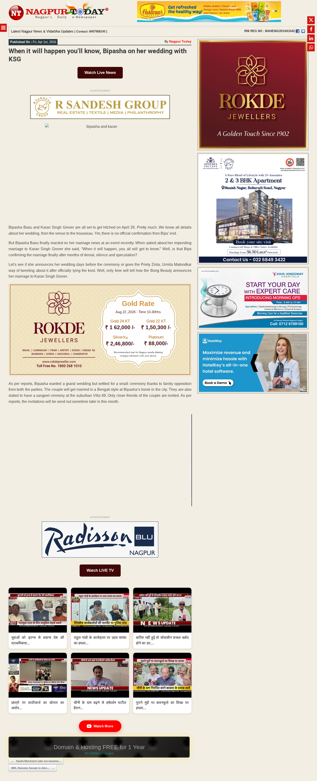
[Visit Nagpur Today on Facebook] (297, 31)
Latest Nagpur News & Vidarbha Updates (42, 31)
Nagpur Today (180, 41)
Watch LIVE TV (100, 570)
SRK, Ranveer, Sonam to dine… (32, 768)
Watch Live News (100, 72)
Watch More (103, 726)
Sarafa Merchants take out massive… (36, 761)
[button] (38, 618)
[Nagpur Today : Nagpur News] (59, 13)
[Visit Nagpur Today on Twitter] (303, 31)
